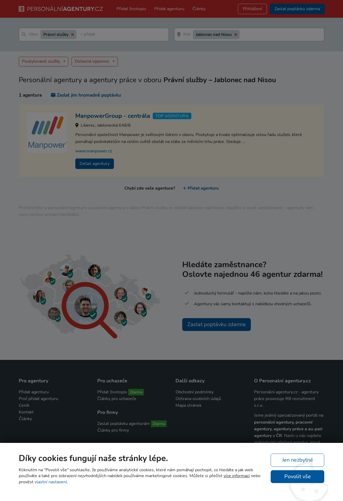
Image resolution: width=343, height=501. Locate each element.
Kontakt (26, 412)
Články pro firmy (113, 430)
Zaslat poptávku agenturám (123, 424)
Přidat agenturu (169, 9)
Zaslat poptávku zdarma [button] (297, 9)
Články (199, 9)
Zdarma (136, 392)
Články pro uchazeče (116, 399)
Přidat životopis (131, 9)
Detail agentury (95, 164)
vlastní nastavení (51, 482)
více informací (236, 476)
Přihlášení (252, 9)
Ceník (24, 405)
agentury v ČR (268, 436)
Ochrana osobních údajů (198, 399)
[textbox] (81, 34)
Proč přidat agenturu (38, 399)
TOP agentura (172, 116)
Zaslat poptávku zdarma (216, 324)
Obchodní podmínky (195, 392)
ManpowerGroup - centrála (112, 116)
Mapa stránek (189, 405)
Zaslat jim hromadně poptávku (89, 95)
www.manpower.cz (93, 151)
